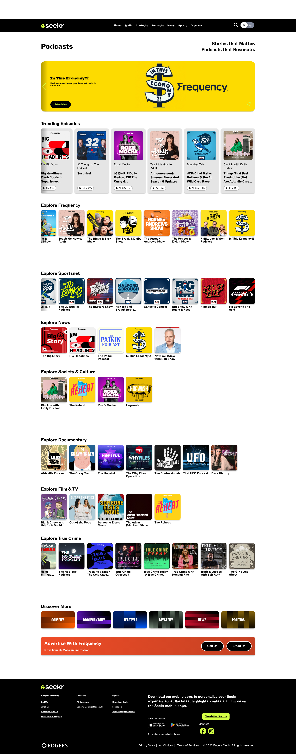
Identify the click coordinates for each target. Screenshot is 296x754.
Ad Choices (166, 745)
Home (117, 25)
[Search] (236, 25)
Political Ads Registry (51, 716)
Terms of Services (188, 745)
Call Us (212, 646)
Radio (128, 25)
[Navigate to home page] (52, 25)
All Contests (83, 702)
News (171, 25)
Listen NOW (60, 104)
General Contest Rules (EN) (90, 706)
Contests (142, 25)
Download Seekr (120, 702)
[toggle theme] (247, 25)
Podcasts (157, 25)
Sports (182, 25)
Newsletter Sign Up (216, 716)
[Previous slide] (44, 86)
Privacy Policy (146, 745)
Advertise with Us (49, 711)
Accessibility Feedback (123, 711)
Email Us (239, 646)
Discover (196, 25)
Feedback (117, 706)
